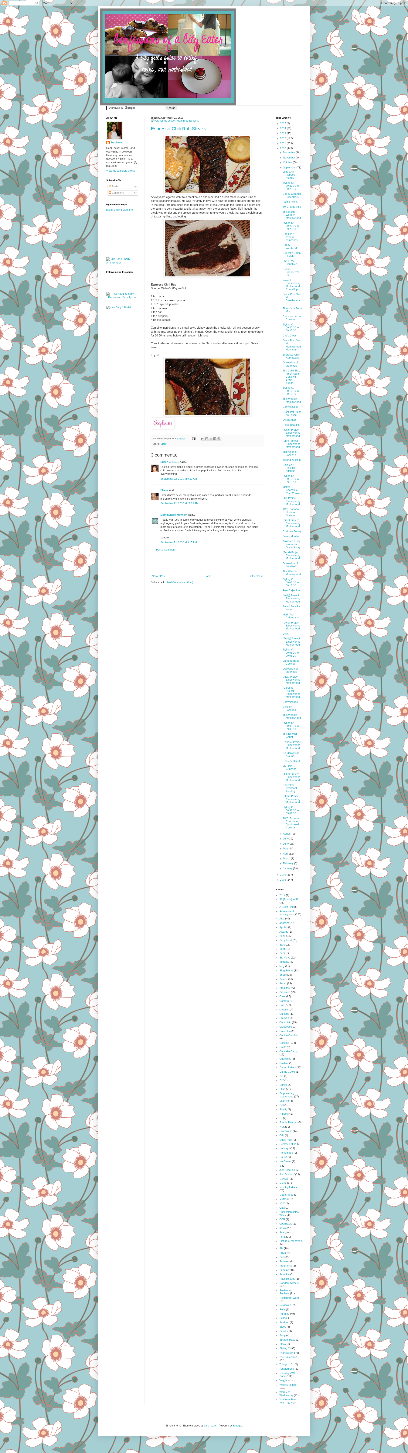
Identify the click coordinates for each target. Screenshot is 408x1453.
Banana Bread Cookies (291, 662)
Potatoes (284, 1261)
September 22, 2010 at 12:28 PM (179, 503)
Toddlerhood (286, 1368)
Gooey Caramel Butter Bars (292, 195)
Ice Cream (285, 1161)
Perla (282, 1236)
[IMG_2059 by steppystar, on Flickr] (207, 415)
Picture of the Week (290, 1241)
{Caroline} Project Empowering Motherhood (291, 692)
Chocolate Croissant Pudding (290, 788)
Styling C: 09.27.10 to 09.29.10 (291, 186)
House (283, 1157)
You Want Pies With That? (287, 1401)
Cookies (284, 1042)
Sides (282, 1326)
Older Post (256, 576)
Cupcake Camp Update (292, 255)
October (288, 162)
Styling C (284, 1348)
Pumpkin (284, 1274)
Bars (282, 944)
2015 (283, 123)
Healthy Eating (287, 1144)
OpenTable (285, 1223)
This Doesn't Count (290, 735)
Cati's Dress (289, 335)
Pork (282, 1257)
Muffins (283, 1199)
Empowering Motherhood (286, 1095)
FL (280, 1118)
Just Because (287, 1170)
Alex (282, 918)
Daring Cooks (287, 1071)
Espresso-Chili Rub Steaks (178, 128)
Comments (117, 192)
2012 (283, 138)
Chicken (284, 1018)
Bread (282, 983)
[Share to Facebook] (215, 439)
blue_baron (210, 1425)
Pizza (282, 1252)
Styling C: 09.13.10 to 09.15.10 (291, 479)
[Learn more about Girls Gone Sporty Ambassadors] (122, 261)
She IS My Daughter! (290, 263)
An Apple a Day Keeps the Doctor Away (291, 544)
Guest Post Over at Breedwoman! (292, 299)
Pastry (283, 1232)
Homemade (286, 1152)
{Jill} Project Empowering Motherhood (291, 501)
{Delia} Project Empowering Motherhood (291, 625)
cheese (283, 1009)
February (288, 863)
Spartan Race (287, 1339)
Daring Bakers (287, 1067)
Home (207, 576)
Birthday (284, 961)
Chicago (284, 1013)
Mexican (284, 1178)
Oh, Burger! (289, 419)
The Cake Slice (288, 1357)
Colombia (285, 1031)
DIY (281, 1080)
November (289, 157)
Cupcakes (285, 1058)
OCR (282, 1219)
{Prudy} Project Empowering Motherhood (291, 641)
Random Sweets (289, 1283)
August (287, 833)
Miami (282, 1183)
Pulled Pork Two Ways (292, 608)
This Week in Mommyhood (292, 400)
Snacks (283, 1331)
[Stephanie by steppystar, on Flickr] (163, 428)
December (289, 152)
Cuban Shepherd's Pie (291, 272)
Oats (282, 1207)
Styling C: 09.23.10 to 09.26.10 (291, 226)
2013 (283, 133)
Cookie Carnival (288, 1035)
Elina (282, 1089)
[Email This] (203, 439)
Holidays (284, 1148)
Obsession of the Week (290, 364)
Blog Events (286, 970)
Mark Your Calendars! (291, 616)
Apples (283, 927)
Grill (281, 1135)
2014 (283, 128)
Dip (281, 1076)
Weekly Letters (287, 1384)
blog (282, 966)
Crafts (282, 1047)
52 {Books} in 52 (288, 899)
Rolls (282, 1309)
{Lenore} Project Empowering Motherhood (292, 745)
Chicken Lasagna (289, 708)
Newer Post (158, 576)
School (283, 1318)
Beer (282, 953)
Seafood (284, 1322)
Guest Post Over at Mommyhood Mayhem (292, 345)
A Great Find (286, 906)
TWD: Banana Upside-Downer (291, 512)
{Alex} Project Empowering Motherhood (291, 679)
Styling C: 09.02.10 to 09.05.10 (291, 726)
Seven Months (291, 536)
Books (283, 974)
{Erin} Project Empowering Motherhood (291, 443)
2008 (283, 879)
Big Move (284, 957)
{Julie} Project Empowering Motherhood (291, 777)
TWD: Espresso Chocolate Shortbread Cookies (291, 823)
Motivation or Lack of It (290, 453)
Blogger (237, 1425)
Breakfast (284, 987)
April (286, 853)
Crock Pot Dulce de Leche (292, 413)
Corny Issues (290, 702)
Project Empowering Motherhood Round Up (291, 285)
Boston (283, 979)
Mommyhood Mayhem (173, 514)
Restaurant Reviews (285, 1292)
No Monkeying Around (291, 755)
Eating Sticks (290, 201)
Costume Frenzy (292, 531)
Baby (282, 936)
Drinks (283, 1084)
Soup (282, 1335)
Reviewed (285, 1305)
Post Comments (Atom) (180, 582)
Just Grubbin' (287, 1174)
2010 (283, 148)
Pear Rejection (291, 590)
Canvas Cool (290, 406)
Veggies (284, 1380)
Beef (282, 948)
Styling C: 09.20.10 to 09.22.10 (291, 327)
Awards (283, 931)
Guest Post (285, 1139)
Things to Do (286, 1364)
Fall (281, 1105)
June (286, 843)
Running (284, 1313)
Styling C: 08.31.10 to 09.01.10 (291, 810)
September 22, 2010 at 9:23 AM (178, 478)
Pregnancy (285, 1265)
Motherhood (286, 1194)
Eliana (164, 490)
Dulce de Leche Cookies (292, 318)
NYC (282, 1203)
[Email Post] (193, 438)
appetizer (284, 923)
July (285, 838)
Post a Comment (165, 549)
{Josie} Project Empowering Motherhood (291, 432)
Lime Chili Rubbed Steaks (289, 174)
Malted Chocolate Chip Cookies (292, 490)
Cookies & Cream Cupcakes (290, 237)
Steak (164, 444)
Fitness (283, 1113)
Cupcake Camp (288, 1051)
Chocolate (285, 1022)
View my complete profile (120, 170)
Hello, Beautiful (291, 424)
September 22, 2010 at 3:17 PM (178, 542)
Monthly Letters (288, 1187)
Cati (281, 1005)
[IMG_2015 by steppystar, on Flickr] (207, 276)
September (289, 167)
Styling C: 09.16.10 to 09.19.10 (291, 390)
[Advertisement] (207, 563)
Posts (114, 186)
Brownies (284, 992)
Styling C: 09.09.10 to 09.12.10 (291, 582)
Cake (282, 996)
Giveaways (285, 1131)
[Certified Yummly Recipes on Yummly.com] (122, 297)
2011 (283, 143)
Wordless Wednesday (286, 1394)
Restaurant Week (289, 1297)
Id (280, 1165)
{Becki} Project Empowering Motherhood (291, 555)
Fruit (282, 1126)
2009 (283, 874)
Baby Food (285, 940)
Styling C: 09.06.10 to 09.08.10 (291, 652)
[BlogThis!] (207, 439)
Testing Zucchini (292, 459)
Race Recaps (287, 1278)
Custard (284, 1063)
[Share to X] (211, 439)
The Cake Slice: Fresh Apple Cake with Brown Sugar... (292, 376)
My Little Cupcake (289, 768)
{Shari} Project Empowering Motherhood (291, 799)
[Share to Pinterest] (219, 439)
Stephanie (116, 142)
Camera (284, 1000)
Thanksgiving (287, 1352)
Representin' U (291, 761)
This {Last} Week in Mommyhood (292, 215)
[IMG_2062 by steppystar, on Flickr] (207, 193)
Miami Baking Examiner (120, 209)
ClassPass (285, 1026)
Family (283, 1109)
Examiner (284, 1100)
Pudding (284, 1270)
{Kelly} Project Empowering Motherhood (291, 598)
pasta (282, 1228)
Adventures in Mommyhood (287, 913)
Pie (281, 1248)
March (287, 858)
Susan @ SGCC (169, 462)
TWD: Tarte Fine (292, 206)
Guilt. (286, 633)
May (286, 848)
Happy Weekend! (290, 246)
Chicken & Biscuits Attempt (289, 468)
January (288, 868)
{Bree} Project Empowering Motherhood (291, 523)
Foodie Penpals (288, 1122)
